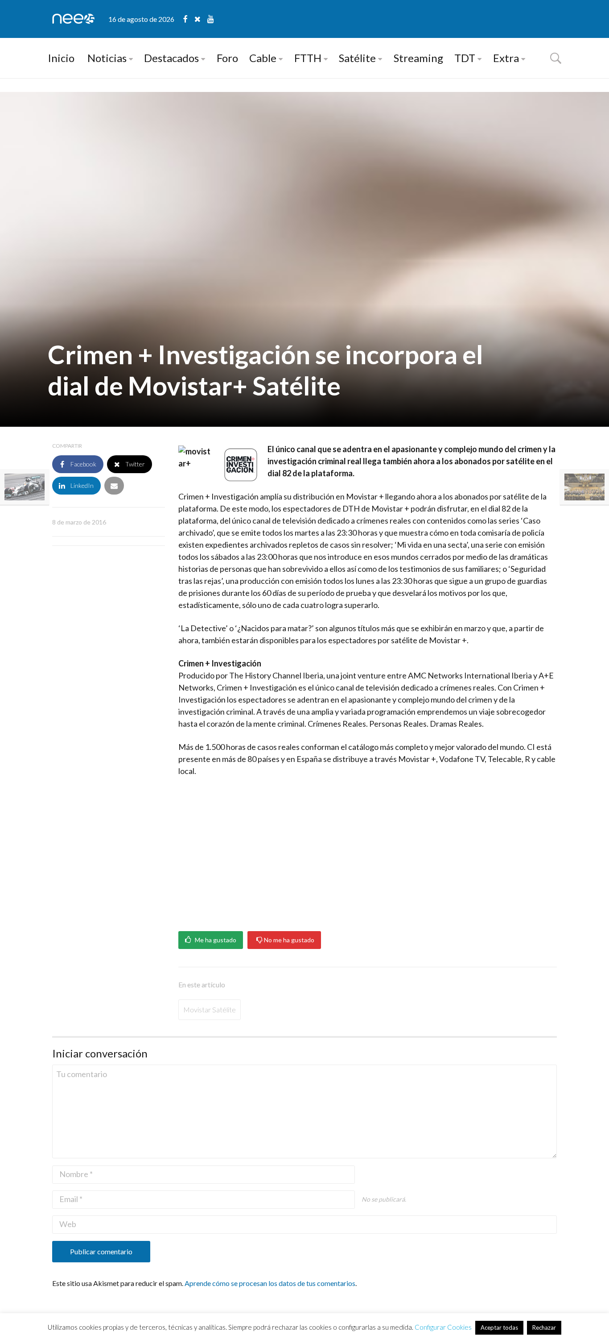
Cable (262, 57)
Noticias (107, 57)
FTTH (307, 57)
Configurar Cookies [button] (443, 1327)
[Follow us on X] (200, 19)
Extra (506, 57)
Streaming (418, 57)
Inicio (61, 57)
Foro (227, 57)
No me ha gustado (288, 940)
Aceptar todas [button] (499, 1327)
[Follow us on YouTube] (210, 19)
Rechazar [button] (544, 1327)
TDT (464, 57)
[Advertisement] (367, 850)
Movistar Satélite (209, 1009)
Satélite (357, 57)
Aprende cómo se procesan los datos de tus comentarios (270, 1283)
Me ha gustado (214, 940)
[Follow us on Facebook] (188, 19)
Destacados (171, 57)
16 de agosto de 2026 (141, 19)
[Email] (114, 486)
